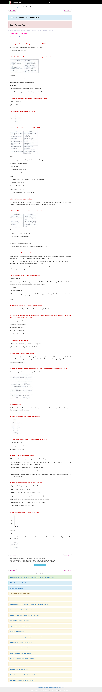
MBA (53, 2)
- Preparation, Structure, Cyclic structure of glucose (24, 609)
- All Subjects (19, 582)
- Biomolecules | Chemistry (20, 620)
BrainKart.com (17, 2)
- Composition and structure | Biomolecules (23, 664)
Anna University (32, 2)
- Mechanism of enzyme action (19, 647)
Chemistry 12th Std (17, 6)
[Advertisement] (84, 28)
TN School (59, 2)
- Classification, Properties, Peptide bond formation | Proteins (27, 637)
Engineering (47, 2)
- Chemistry (16, 599)
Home (9, 6)
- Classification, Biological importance (20, 653)
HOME (24, 2)
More (74, 2)
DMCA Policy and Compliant (59, 687)
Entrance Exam (67, 2)
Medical (40, 2)
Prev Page (13, 10)
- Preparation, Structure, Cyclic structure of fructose (24, 615)
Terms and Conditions (48, 687)
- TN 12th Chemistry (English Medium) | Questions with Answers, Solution (32, 577)
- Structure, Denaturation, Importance (21, 642)
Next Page (67, 10)
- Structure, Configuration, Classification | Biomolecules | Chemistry (29, 604)
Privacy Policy (40, 687)
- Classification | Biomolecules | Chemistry (22, 658)
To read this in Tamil (40, 565)
